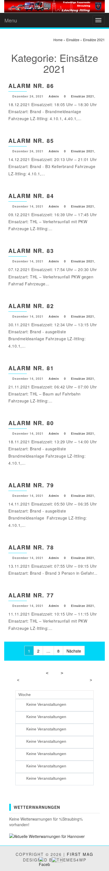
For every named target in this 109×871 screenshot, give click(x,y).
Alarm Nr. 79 (31, 485)
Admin (54, 96)
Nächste (74, 651)
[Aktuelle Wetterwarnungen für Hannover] (47, 836)
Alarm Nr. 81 (31, 368)
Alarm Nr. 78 (31, 547)
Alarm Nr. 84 (31, 196)
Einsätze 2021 (82, 96)
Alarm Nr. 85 (31, 140)
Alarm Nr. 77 (31, 595)
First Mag (80, 854)
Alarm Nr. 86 (31, 85)
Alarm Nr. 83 (31, 250)
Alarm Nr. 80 (31, 423)
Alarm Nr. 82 (31, 306)
